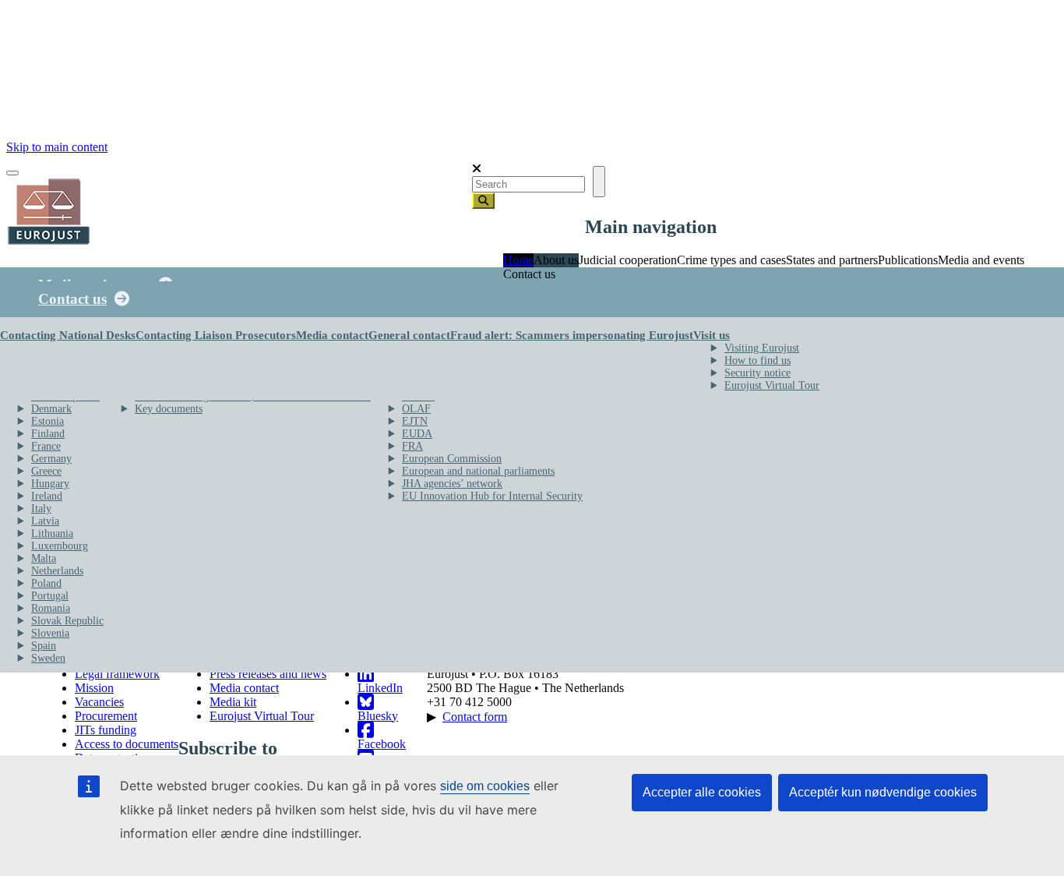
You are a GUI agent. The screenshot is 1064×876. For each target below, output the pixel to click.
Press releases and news (268, 673)
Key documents (169, 409)
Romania (50, 608)
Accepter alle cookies (702, 792)
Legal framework (117, 673)
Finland (48, 434)
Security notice (757, 373)
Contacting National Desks (68, 335)
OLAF (416, 409)
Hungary (50, 483)
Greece (46, 471)
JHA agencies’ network (452, 483)
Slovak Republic (67, 621)
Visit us (711, 335)
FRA (412, 446)
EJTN (415, 421)
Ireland (46, 496)
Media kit (233, 701)
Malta (43, 558)
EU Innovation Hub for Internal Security (492, 496)
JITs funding (105, 729)
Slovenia (50, 633)
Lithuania (52, 533)
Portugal (50, 596)
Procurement (106, 715)
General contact (409, 335)
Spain (43, 646)
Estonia (47, 421)
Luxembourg (59, 546)
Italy (41, 508)
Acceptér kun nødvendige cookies (883, 792)
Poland (46, 583)
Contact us (72, 299)
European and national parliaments (478, 471)
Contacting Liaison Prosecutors (216, 335)
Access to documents (126, 744)
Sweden (48, 658)
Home (518, 260)
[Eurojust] (49, 242)
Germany (51, 458)
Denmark (51, 409)
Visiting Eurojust (761, 348)
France (46, 446)
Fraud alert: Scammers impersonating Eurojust (571, 335)
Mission (94, 687)
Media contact (332, 335)
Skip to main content (56, 147)
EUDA (417, 434)
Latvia (45, 521)
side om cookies (485, 786)
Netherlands (57, 571)
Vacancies (99, 701)
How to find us (757, 360)
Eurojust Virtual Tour (771, 385)
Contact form (474, 716)
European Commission (452, 458)
